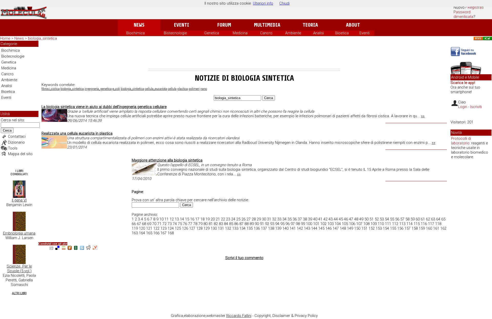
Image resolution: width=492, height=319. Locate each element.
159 (422, 228)
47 (351, 219)
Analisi (318, 33)
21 (218, 219)
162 (443, 228)
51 (372, 219)
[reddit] (88, 248)
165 (149, 233)
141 (293, 228)
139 (278, 228)
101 (316, 223)
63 (433, 219)
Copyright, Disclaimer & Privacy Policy (286, 315)
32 (274, 219)
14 (182, 219)
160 (429, 228)
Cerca (7, 130)
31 (269, 219)
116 (424, 223)
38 (305, 219)
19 (208, 219)
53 (382, 219)
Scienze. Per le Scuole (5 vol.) (19, 268)
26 (243, 219)
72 (164, 223)
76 (185, 223)
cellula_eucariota (156, 89)
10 (161, 219)
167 (163, 233)
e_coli (116, 89)
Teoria (310, 25)
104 (338, 223)
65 (443, 219)
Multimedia (267, 25)
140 (285, 228)
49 (361, 219)
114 (409, 223)
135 (250, 228)
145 (321, 228)
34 (284, 219)
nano (203, 89)
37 (300, 219)
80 (205, 223)
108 (366, 223)
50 (366, 219)
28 (254, 219)
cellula (172, 89)
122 (156, 228)
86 (236, 223)
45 (341, 219)
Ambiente (293, 33)
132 (228, 228)
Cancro (266, 33)
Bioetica (342, 33)
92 (267, 223)
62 (428, 219)
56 (397, 219)
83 (221, 223)
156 (400, 228)
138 (271, 228)
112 (395, 223)
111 (388, 223)
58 (407, 219)
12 (172, 219)
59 (413, 219)
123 (163, 228)
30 (264, 219)
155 (393, 228)
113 (402, 223)
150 (357, 228)
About (353, 25)
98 (298, 223)
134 (242, 228)
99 (303, 223)
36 (295, 219)
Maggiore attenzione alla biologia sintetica (167, 160)
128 (199, 228)
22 (223, 219)
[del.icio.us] (57, 248)
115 (417, 223)
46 (346, 219)
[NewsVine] (76, 248)
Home (5, 38)
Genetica (211, 33)
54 (387, 219)
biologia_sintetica (72, 89)
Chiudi (284, 3)
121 (149, 228)
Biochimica (135, 33)
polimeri (194, 89)
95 (282, 223)
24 (233, 219)
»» (423, 116)
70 (154, 223)
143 (307, 228)
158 (415, 228)
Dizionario (16, 142)
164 (142, 233)
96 (287, 223)
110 (381, 223)
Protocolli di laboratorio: (461, 140)
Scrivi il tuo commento (244, 258)
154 (386, 228)
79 (200, 223)
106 (352, 223)
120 (142, 228)
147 (336, 228)
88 (246, 223)
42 (325, 219)
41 (320, 219)
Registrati (476, 7)
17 (197, 219)
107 (359, 223)
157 (407, 228)
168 (171, 233)
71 (159, 223)
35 (290, 219)
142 (300, 228)
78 (195, 223)
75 (180, 223)
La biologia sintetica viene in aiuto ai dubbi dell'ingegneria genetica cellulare (104, 106)
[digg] (51, 248)
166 (156, 233)
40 (315, 219)
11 (167, 219)
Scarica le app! (462, 82)
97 (293, 223)
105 (345, 223)
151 (364, 228)
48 (356, 219)
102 (323, 223)
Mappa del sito (20, 154)
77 (190, 223)
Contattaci (17, 136)
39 (310, 219)
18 (202, 219)
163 (135, 233)
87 (241, 223)
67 (139, 223)
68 (144, 223)
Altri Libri (19, 293)
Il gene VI (19, 200)
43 (331, 219)
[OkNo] (63, 248)
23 (228, 219)
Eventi (181, 25)
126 (185, 228)
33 (279, 219)
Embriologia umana (19, 233)
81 (211, 223)
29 (259, 219)
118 (438, 223)
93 (272, 223)
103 (330, 223)
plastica (182, 89)
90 (257, 223)
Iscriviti (476, 106)
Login (462, 106)
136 (257, 228)
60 (418, 219)
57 (402, 219)
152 (371, 228)
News (139, 25)
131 (221, 228)
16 (192, 219)
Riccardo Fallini (238, 315)
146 (328, 228)
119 (135, 228)
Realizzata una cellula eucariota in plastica (77, 133)
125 (178, 228)
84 (226, 223)
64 (438, 219)
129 (206, 228)
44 (336, 219)
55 (392, 219)
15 (187, 219)
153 (379, 228)
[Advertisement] (244, 54)
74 (175, 223)
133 (235, 228)
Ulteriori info (263, 3)
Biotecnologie (175, 33)
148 (343, 228)
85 (231, 223)
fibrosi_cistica (51, 89)
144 (314, 228)
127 (192, 228)
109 (374, 223)
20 (213, 219)
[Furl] (70, 248)
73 (170, 223)
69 (149, 223)
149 (350, 228)
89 (252, 223)
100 (309, 223)
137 (264, 228)
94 (277, 223)
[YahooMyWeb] (95, 248)
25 (238, 219)
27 (249, 219)
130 (214, 228)
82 (216, 223)
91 (262, 223)
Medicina (240, 33)
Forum (224, 25)
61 (423, 219)
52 (377, 219)
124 (171, 228)
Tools (12, 148)
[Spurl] (82, 248)
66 (134, 223)
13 (177, 219)
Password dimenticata (463, 14)
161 (436, 228)
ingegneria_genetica (98, 89)
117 (431, 223)
